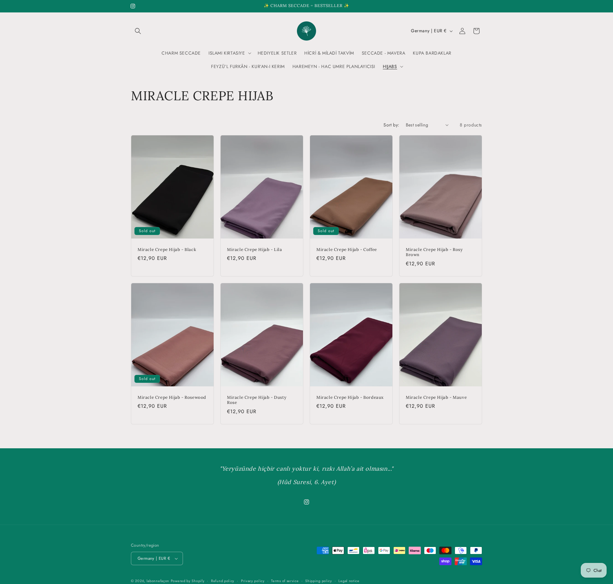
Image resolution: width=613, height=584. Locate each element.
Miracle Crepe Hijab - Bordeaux (350, 397)
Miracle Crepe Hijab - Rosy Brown (434, 252)
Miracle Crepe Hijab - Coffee (346, 249)
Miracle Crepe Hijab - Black (167, 249)
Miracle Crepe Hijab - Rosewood (172, 397)
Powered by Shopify (188, 580)
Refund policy (222, 580)
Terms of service (285, 580)
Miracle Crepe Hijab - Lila (254, 249)
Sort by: (391, 125)
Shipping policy (318, 580)
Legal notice (348, 580)
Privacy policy (253, 580)
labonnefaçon (158, 580)
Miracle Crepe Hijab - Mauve (436, 397)
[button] (138, 31)
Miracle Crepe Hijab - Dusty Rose (256, 400)
